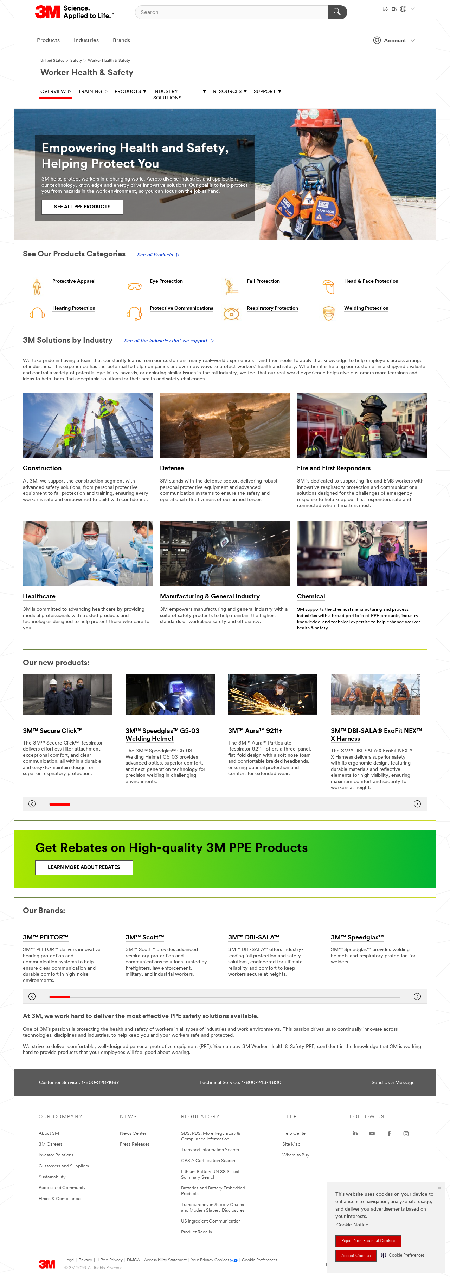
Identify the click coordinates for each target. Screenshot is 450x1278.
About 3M (49, 1133)
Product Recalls (196, 1232)
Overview (53, 91)
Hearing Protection (73, 308)
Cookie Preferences (259, 1260)
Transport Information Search (210, 1150)
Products (48, 41)
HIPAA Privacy (109, 1260)
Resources (227, 91)
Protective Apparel (74, 281)
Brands (121, 41)
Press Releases (135, 1144)
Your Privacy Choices (210, 1260)
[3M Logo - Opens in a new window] (75, 12)
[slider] (225, 804)
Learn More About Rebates (84, 867)
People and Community (62, 1188)
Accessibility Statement (165, 1260)
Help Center (294, 1133)
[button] (402, 1255)
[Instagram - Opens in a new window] (406, 1133)
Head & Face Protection (371, 281)
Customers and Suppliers (64, 1166)
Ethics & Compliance (60, 1199)
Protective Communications (181, 308)
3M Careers (51, 1144)
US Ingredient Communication (211, 1221)
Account (394, 41)
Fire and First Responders (334, 469)
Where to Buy (295, 1155)
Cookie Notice (352, 1225)
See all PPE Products (82, 207)
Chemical (311, 597)
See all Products (155, 255)
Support (265, 91)
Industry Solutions (167, 95)
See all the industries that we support (165, 341)
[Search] (337, 12)
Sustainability (52, 1177)
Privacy (85, 1260)
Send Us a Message (393, 1083)
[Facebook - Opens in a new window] (389, 1133)
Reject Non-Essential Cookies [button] (368, 1241)
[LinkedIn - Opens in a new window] (355, 1133)
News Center (133, 1133)
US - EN (390, 9)
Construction (42, 469)
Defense (172, 469)
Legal (69, 1260)
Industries (86, 41)
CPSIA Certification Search (208, 1161)
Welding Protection (366, 308)
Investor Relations (56, 1155)
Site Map (291, 1144)
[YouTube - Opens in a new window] (372, 1133)
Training (90, 91)
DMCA (133, 1260)
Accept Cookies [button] (356, 1256)
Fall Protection (263, 281)
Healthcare (39, 597)
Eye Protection (166, 281)
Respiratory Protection (272, 308)
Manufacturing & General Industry (210, 597)
